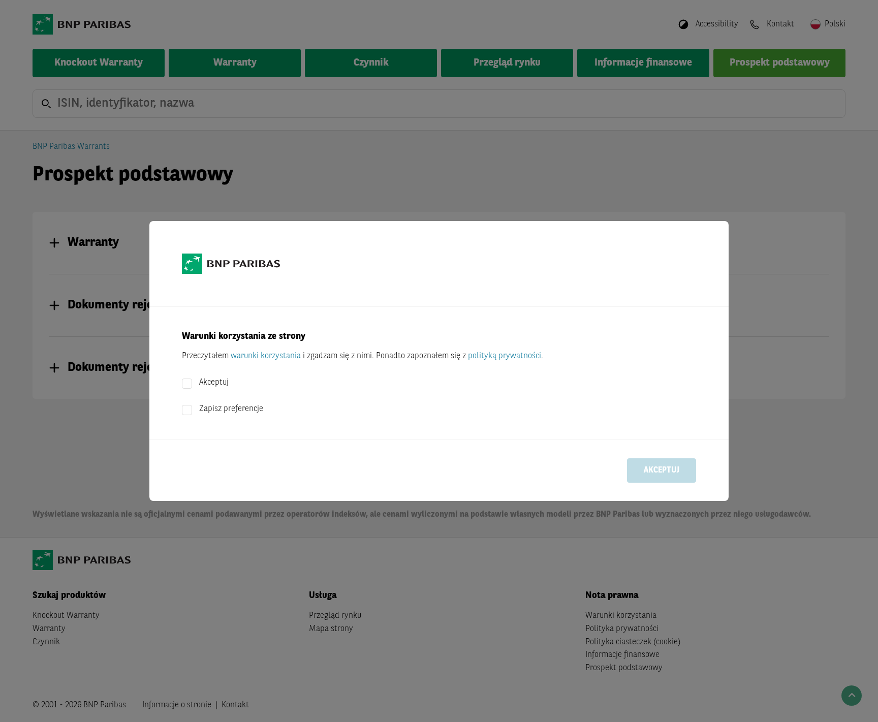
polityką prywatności (504, 356)
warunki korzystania (266, 356)
